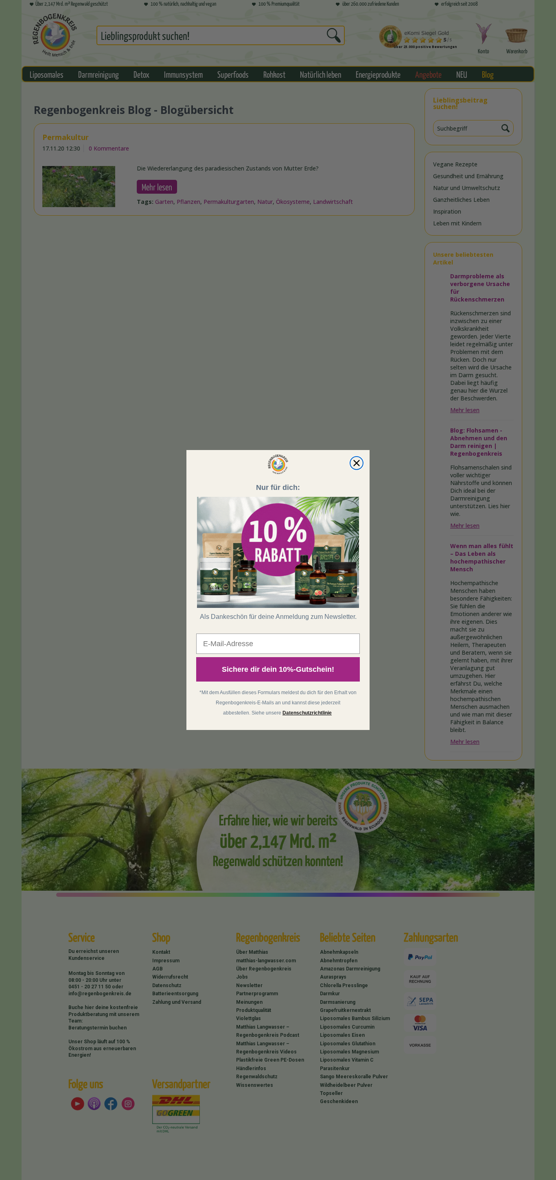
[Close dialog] (356, 463)
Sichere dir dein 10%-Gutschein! (278, 669)
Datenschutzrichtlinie (307, 713)
